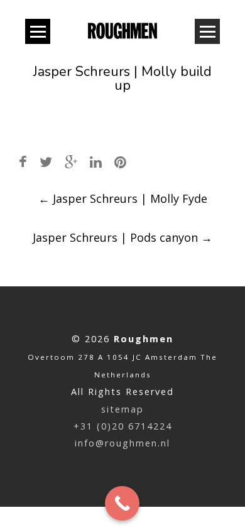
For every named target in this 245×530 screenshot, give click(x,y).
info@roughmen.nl (122, 443)
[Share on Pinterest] (120, 162)
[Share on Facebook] (23, 162)
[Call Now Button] (122, 503)
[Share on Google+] (71, 162)
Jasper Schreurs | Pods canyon (122, 237)
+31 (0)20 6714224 (123, 426)
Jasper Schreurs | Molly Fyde (122, 198)
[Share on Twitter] (46, 162)
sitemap (122, 409)
